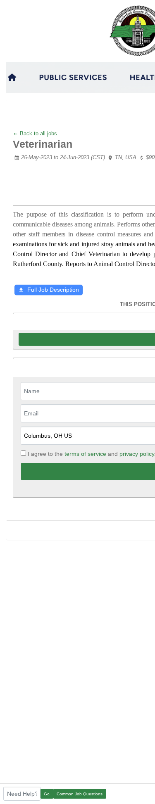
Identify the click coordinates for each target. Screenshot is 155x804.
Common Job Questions (80, 794)
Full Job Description (53, 289)
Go (47, 794)
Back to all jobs (37, 133)
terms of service (85, 453)
